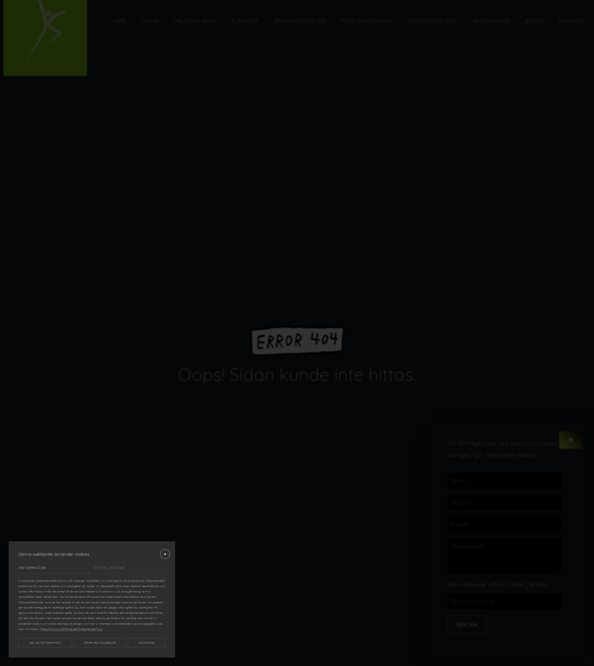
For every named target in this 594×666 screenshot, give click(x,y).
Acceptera (147, 642)
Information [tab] (33, 568)
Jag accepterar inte (45, 642)
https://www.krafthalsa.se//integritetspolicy (71, 629)
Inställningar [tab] (109, 568)
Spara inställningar (100, 642)
